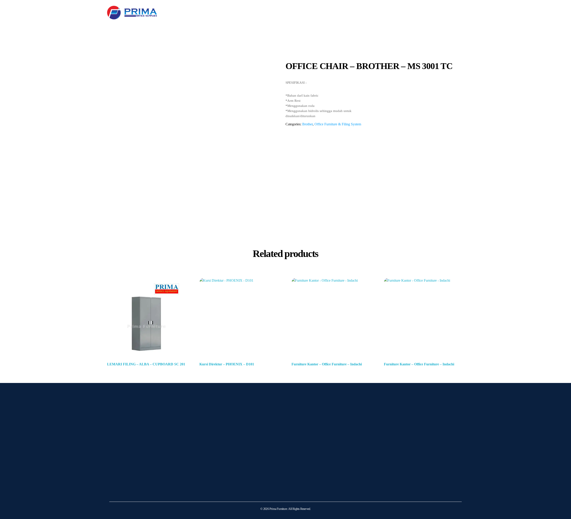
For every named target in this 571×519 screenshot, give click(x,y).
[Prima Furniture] (132, 12)
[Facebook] (126, 485)
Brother (307, 124)
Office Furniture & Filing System (337, 124)
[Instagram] (114, 485)
